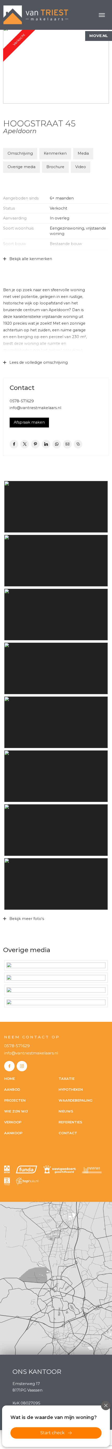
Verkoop (12, 1122)
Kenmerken (55, 153)
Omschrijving (20, 153)
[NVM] (7, 1169)
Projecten (15, 1100)
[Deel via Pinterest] (35, 444)
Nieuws (66, 1111)
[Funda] (26, 1169)
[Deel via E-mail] (67, 444)
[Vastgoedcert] (59, 1169)
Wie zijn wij (16, 1111)
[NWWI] (92, 1169)
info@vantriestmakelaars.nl (35, 407)
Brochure (55, 167)
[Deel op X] (24, 444)
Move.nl (98, 35)
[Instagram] (22, 1066)
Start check (52, 1432)
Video (80, 167)
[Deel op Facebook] (14, 444)
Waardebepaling (75, 1100)
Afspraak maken (29, 422)
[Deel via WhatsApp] (56, 444)
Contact (68, 1133)
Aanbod (12, 1089)
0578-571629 (22, 401)
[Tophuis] (27, 1181)
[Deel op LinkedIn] (46, 444)
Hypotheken (71, 1089)
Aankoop (13, 1133)
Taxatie (66, 1079)
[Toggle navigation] (102, 15)
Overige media (21, 167)
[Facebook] (9, 1066)
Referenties (70, 1122)
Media (83, 153)
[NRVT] (7, 1181)
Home (9, 1079)
